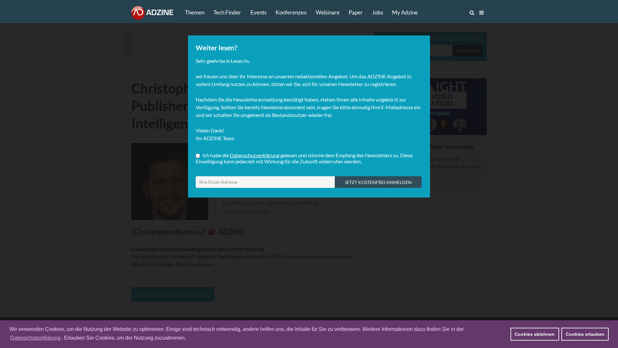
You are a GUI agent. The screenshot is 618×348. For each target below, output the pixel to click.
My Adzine (405, 12)
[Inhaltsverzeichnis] (481, 12)
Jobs (377, 12)
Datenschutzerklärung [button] (35, 338)
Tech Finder (227, 12)
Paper (356, 12)
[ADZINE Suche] (450, 12)
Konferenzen (291, 12)
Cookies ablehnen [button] (535, 334)
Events (258, 12)
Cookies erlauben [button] (585, 334)
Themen (194, 12)
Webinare (328, 12)
